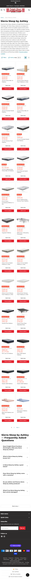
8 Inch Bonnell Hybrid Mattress (22, 171)
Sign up (22, 528)
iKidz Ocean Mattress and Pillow (22, 411)
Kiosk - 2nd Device (19, 559)
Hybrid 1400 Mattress (22, 383)
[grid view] (25, 57)
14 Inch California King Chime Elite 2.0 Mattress (8, 170)
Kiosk (12, 559)
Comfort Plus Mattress (7, 323)
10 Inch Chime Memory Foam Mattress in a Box (22, 81)
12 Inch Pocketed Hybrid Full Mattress (23, 140)
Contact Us (11, 558)
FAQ (25, 559)
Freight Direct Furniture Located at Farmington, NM (13, 562)
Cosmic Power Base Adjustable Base (22, 324)
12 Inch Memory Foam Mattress (7, 141)
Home (2, 17)
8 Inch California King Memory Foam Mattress (22, 200)
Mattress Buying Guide (15, 561)
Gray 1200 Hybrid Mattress (21, 354)
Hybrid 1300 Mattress (7, 383)
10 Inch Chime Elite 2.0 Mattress (7, 81)
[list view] (28, 57)
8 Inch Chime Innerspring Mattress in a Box (8, 202)
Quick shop (7, 85)
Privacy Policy (23, 558)
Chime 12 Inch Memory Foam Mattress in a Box (7, 293)
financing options (17, 486)
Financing (17, 558)
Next (17, 427)
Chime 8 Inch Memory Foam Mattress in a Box (22, 293)
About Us (5, 558)
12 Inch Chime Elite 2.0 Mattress (22, 111)
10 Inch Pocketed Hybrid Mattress (8, 111)
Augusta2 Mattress (6, 232)
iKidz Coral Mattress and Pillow (7, 413)
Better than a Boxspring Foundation (23, 233)
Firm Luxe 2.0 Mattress (7, 353)
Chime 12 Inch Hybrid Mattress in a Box (22, 263)
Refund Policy (6, 559)
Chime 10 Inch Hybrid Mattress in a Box (7, 263)
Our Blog (27, 562)
